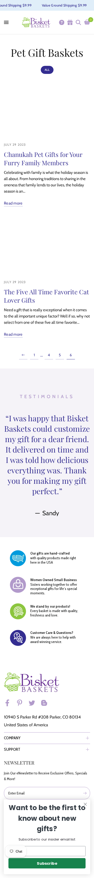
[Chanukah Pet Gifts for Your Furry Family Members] (47, 109)
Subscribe (47, 863)
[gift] (70, 22)
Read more (13, 203)
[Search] (78, 22)
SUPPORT (12, 749)
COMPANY (12, 737)
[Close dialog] (85, 804)
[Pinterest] (22, 703)
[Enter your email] (85, 793)
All (47, 70)
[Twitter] (34, 703)
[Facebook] (9, 703)
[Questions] (61, 22)
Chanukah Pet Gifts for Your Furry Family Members (43, 158)
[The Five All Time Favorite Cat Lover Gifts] (47, 246)
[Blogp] (46, 703)
